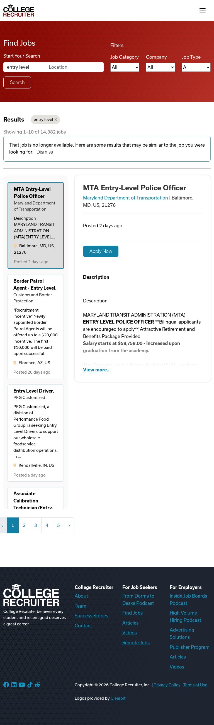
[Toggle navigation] (203, 10)
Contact (83, 625)
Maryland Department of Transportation (125, 197)
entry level (43, 119)
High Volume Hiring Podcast (185, 616)
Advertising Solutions (182, 633)
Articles (130, 622)
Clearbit (118, 698)
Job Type (191, 57)
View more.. (96, 369)
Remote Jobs (136, 642)
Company (156, 57)
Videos (129, 632)
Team (80, 605)
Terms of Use (195, 685)
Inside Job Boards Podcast (188, 599)
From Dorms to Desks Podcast (138, 599)
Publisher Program (190, 647)
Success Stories (91, 615)
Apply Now (100, 251)
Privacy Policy (167, 685)
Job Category (124, 57)
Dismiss (45, 151)
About (81, 595)
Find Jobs (132, 612)
